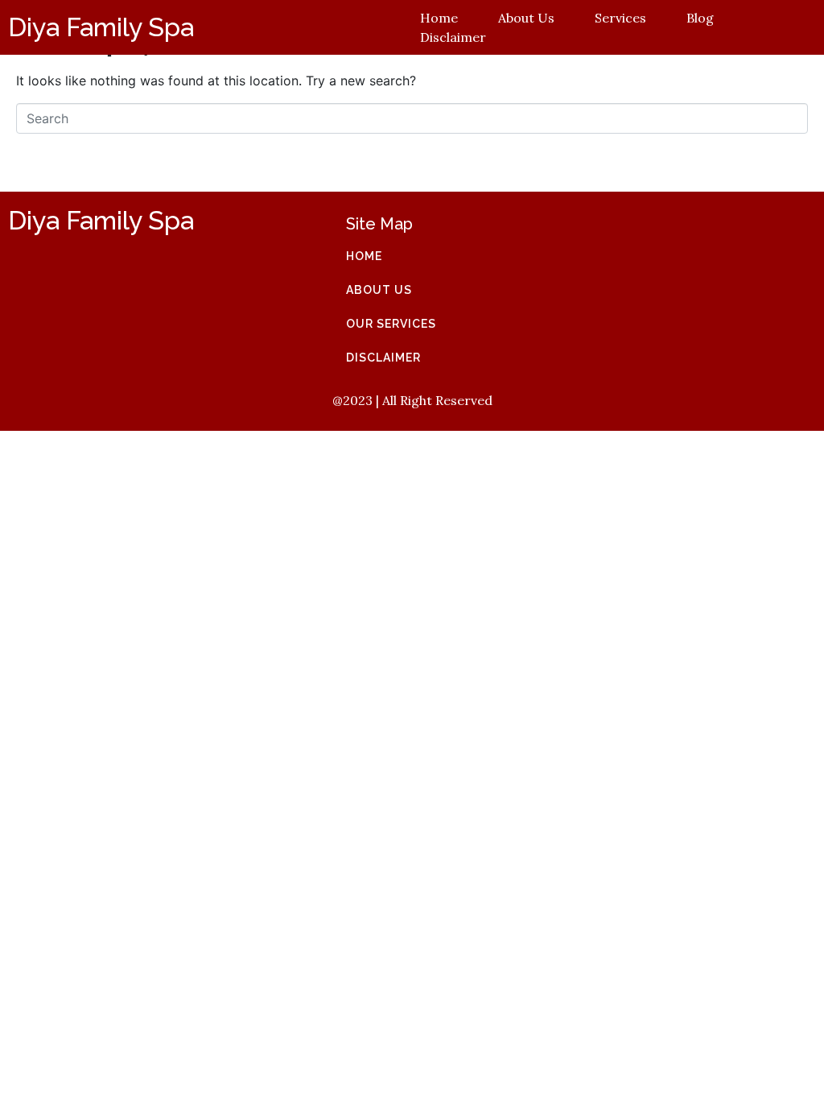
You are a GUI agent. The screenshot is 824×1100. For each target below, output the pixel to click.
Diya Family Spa (101, 27)
